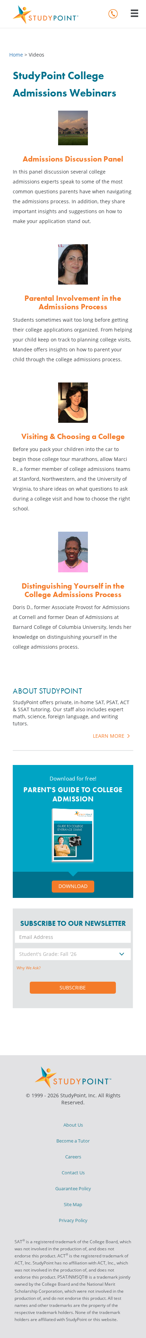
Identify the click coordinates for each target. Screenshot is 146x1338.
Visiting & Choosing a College (73, 436)
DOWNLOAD (73, 886)
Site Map (73, 1204)
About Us (73, 1125)
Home (16, 54)
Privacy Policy (73, 1220)
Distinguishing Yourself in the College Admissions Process (73, 590)
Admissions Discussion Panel (73, 159)
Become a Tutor (73, 1141)
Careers (73, 1156)
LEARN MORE (109, 735)
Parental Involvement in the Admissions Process (72, 302)
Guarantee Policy (73, 1188)
